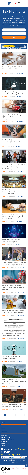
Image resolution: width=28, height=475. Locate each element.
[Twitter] (18, 468)
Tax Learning (4, 73)
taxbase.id (22, 460)
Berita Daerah (4, 121)
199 (23, 415)
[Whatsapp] (23, 468)
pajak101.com (15, 460)
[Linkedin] (26, 468)
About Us (4, 435)
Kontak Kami (5, 443)
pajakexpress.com (6, 460)
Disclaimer (4, 441)
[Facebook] (16, 468)
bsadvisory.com (14, 462)
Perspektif (4, 146)
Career (3, 445)
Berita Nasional (5, 171)
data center (4, 426)
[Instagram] (13, 468)
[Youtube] (21, 468)
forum (3, 428)
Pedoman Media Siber (7, 439)
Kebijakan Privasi (6, 437)
